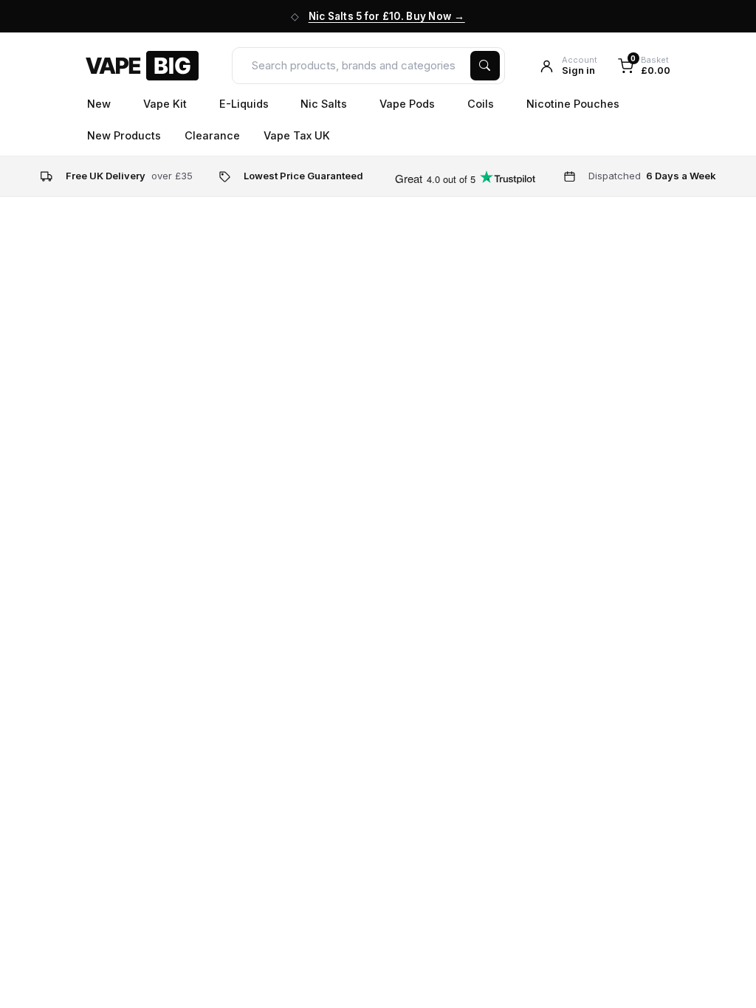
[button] (568, 66)
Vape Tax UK (297, 135)
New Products (124, 135)
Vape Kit (166, 103)
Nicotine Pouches (574, 103)
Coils (482, 103)
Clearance (212, 135)
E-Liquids (245, 103)
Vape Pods (408, 103)
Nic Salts (325, 103)
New (100, 103)
